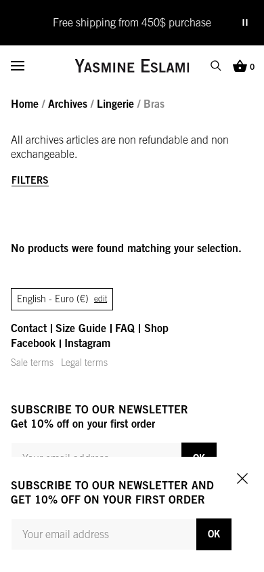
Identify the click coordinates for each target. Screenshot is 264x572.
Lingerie (115, 103)
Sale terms (32, 362)
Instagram (87, 343)
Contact (29, 328)
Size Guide (81, 328)
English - (62, 298)
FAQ (125, 328)
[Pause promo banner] (245, 22)
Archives (67, 103)
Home (25, 103)
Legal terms (84, 362)
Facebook (33, 343)
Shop (156, 328)
